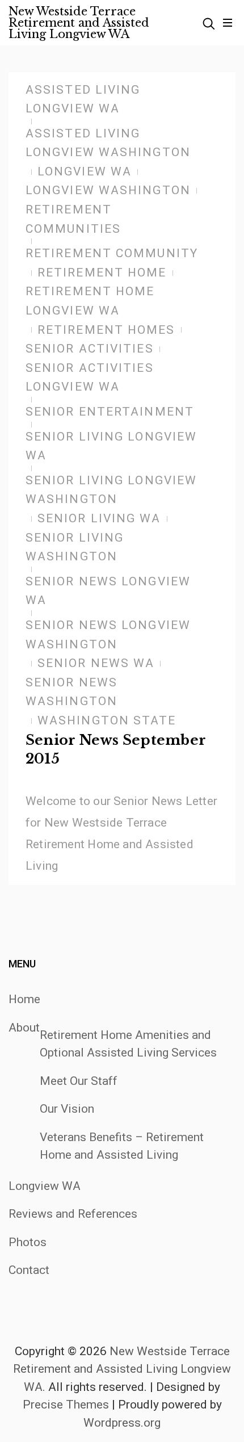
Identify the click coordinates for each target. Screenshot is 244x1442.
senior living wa (99, 518)
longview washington (108, 190)
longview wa (84, 171)
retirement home (102, 272)
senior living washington (75, 547)
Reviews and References (73, 1214)
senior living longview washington (111, 489)
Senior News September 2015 (116, 750)
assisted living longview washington (108, 143)
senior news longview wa (108, 591)
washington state (106, 720)
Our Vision (67, 1109)
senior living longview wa (111, 446)
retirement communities (73, 219)
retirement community (112, 253)
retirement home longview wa (90, 300)
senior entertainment (110, 411)
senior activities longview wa (90, 377)
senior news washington (71, 692)
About (24, 1027)
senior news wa (95, 663)
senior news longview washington (108, 634)
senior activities (90, 348)
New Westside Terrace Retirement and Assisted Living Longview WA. (122, 1369)
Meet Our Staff (78, 1081)
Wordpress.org (122, 1423)
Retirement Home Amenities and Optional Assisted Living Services (128, 1044)
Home (24, 999)
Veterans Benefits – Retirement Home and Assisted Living (122, 1146)
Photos (28, 1242)
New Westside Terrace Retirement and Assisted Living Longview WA (79, 23)
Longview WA (45, 1186)
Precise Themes (66, 1404)
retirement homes (106, 330)
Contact (29, 1270)
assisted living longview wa (83, 99)
